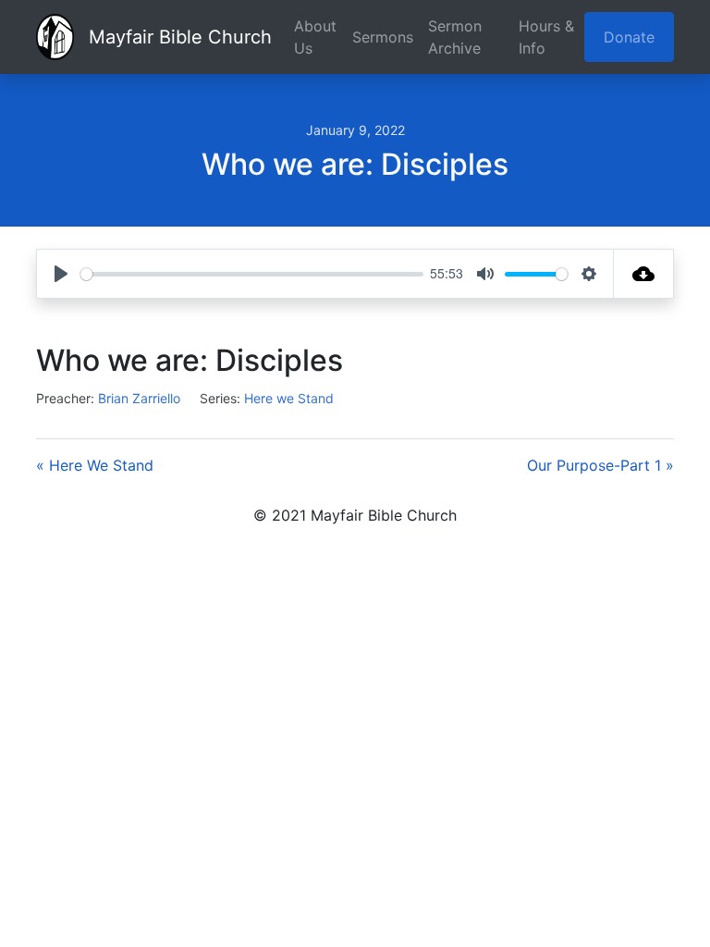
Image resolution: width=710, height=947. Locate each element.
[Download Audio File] (644, 274)
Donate (629, 37)
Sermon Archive (455, 37)
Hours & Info (546, 37)
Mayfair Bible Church (180, 37)
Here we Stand (289, 398)
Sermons (382, 37)
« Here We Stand (94, 465)
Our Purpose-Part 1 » (600, 465)
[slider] (251, 274)
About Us (315, 37)
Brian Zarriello (139, 398)
